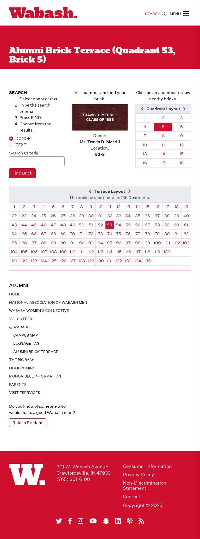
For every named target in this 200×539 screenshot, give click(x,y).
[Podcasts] (130, 521)
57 (147, 224)
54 (118, 224)
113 (100, 251)
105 (24, 251)
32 (109, 215)
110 (73, 251)
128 (81, 260)
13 (145, 153)
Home (14, 294)
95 (109, 242)
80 (167, 233)
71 (82, 233)
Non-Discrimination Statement (144, 485)
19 (186, 206)
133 (128, 260)
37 (157, 215)
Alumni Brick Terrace (35, 351)
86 (24, 242)
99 (147, 242)
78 (147, 233)
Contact (131, 496)
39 (176, 215)
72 (91, 233)
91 (72, 242)
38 (167, 215)
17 (163, 162)
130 (100, 260)
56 (137, 224)
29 (81, 215)
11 (163, 145)
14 (163, 153)
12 (182, 145)
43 (14, 224)
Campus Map (25, 335)
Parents (18, 384)
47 (53, 224)
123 (34, 260)
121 (14, 260)
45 (34, 224)
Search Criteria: (24, 153)
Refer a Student (27, 422)
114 (110, 251)
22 (14, 215)
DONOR (23, 138)
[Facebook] (70, 521)
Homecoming (22, 368)
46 (43, 224)
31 (100, 215)
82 (186, 233)
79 (157, 233)
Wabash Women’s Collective (39, 310)
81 (176, 233)
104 (14, 251)
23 (24, 215)
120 (167, 251)
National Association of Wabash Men (48, 302)
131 (110, 260)
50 (81, 224)
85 (14, 242)
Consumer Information (147, 466)
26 (53, 215)
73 (100, 233)
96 (118, 242)
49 (72, 224)
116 (128, 251)
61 (186, 224)
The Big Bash (22, 359)
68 (53, 233)
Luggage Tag (26, 343)
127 (72, 260)
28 (72, 215)
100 (157, 242)
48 (63, 224)
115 (119, 251)
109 (63, 251)
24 (33, 215)
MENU (175, 13)
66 (33, 233)
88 (43, 242)
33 (118, 215)
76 (128, 233)
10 (145, 145)
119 (157, 251)
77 (137, 233)
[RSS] (141, 521)
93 (90, 242)
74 (109, 233)
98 (137, 242)
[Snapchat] (106, 521)
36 (147, 215)
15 (181, 153)
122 (24, 260)
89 (53, 242)
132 (118, 260)
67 (43, 233)
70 (72, 233)
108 (53, 251)
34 (128, 215)
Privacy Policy (138, 474)
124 (43, 260)
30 (91, 215)
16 (145, 162)
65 (24, 233)
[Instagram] (80, 521)
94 (100, 242)
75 (118, 233)
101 (167, 242)
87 (34, 242)
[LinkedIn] (118, 521)
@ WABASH (19, 327)
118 (147, 251)
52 (100, 224)
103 (186, 242)
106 (34, 251)
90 (63, 242)
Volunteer (20, 319)
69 (63, 233)
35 (137, 215)
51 (91, 224)
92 (81, 242)
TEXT (21, 144)
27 (63, 215)
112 (91, 251)
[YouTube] (93, 521)
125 (53, 260)
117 (138, 251)
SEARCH (152, 13)
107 (43, 251)
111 (81, 251)
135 (147, 260)
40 (186, 215)
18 (181, 162)
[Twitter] (59, 521)
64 (14, 233)
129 (91, 260)
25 (43, 215)
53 (109, 224)
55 (128, 224)
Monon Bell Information (35, 376)
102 (176, 242)
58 (157, 224)
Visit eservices (24, 392)
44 (24, 224)
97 (128, 242)
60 (176, 224)
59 (167, 224)
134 (137, 260)
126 (63, 260)
